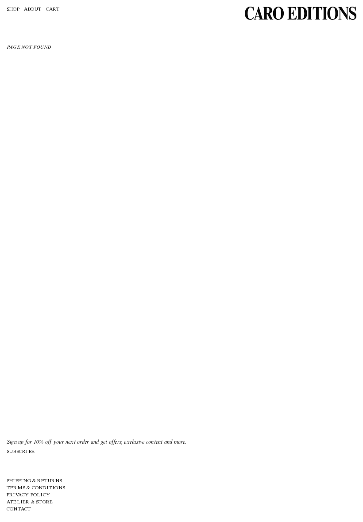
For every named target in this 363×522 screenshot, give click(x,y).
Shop (13, 9)
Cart (53, 9)
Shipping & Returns (34, 481)
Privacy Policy (28, 495)
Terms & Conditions (36, 488)
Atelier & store (30, 502)
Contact (19, 509)
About (33, 9)
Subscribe (21, 451)
